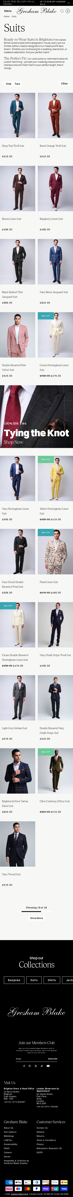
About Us (8, 1127)
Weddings (9, 1136)
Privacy (40, 1144)
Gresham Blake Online (19, 1194)
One (8, 83)
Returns (40, 1136)
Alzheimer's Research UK (49, 1148)
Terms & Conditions (46, 1140)
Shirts (52, 980)
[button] (62, 11)
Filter (64, 83)
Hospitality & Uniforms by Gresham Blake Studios (16, 1162)
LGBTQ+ (8, 1140)
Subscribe (52, 1059)
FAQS (7, 1148)
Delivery (41, 1132)
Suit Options (10, 1132)
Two (17, 83)
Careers (8, 1152)
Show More (36, 918)
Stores (7, 1156)
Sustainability (10, 1144)
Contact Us (42, 1127)
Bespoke (14, 980)
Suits (34, 980)
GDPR (40, 1152)
